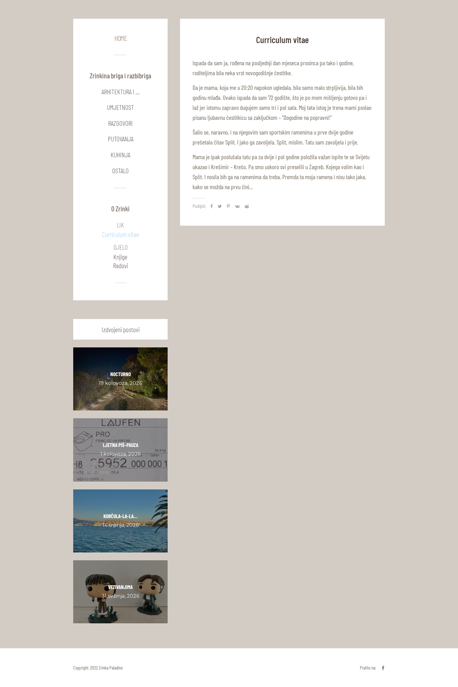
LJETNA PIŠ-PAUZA (120, 445)
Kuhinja (120, 154)
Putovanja (120, 139)
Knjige (120, 257)
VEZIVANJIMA (120, 587)
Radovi (120, 265)
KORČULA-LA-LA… (120, 516)
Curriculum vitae (120, 234)
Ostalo (120, 170)
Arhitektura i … (121, 91)
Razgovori (120, 123)
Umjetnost (120, 107)
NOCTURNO (120, 374)
